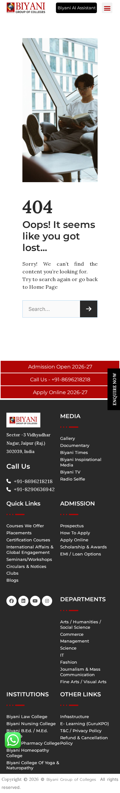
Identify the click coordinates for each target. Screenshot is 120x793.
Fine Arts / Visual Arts (83, 681)
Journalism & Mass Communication (80, 672)
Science (68, 648)
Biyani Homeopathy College (27, 753)
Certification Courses (28, 539)
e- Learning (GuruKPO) (84, 723)
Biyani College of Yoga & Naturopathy (32, 765)
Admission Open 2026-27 (60, 367)
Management (74, 640)
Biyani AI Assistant (77, 7)
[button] (107, 8)
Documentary (74, 445)
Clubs (12, 573)
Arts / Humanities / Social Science (80, 624)
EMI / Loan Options (80, 553)
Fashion (68, 662)
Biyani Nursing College (31, 723)
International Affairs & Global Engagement (29, 549)
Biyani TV (70, 471)
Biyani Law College (26, 716)
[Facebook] (11, 601)
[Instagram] (47, 601)
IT (62, 655)
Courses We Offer (25, 525)
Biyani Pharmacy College (33, 743)
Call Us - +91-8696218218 (60, 379)
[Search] (88, 309)
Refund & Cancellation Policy (84, 740)
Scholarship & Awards (83, 546)
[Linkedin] (23, 601)
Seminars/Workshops (29, 559)
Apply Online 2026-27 (60, 392)
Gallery (67, 438)
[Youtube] (35, 601)
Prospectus (72, 525)
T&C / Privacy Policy (80, 730)
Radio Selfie (72, 478)
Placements (19, 532)
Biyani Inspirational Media (80, 462)
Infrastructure (74, 716)
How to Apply (75, 532)
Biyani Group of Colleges (71, 779)
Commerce (72, 634)
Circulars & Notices (26, 566)
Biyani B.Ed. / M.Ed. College (27, 733)
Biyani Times (74, 452)
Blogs (12, 580)
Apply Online (74, 539)
